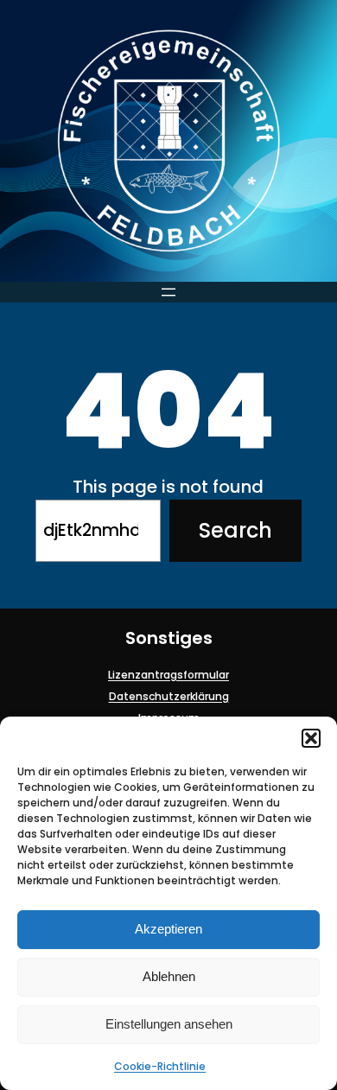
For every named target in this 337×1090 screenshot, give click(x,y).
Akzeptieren (168, 928)
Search (235, 530)
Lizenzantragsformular (168, 674)
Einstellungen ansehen (168, 1024)
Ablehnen (169, 976)
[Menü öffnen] (168, 292)
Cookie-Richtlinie (160, 1066)
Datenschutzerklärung (169, 696)
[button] (311, 738)
